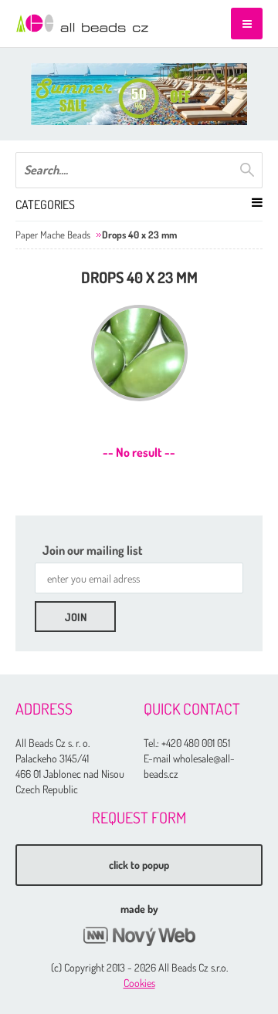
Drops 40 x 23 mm (139, 235)
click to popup (139, 864)
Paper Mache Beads (52, 235)
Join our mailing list (92, 550)
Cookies (139, 982)
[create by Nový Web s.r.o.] (139, 936)
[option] (139, 94)
